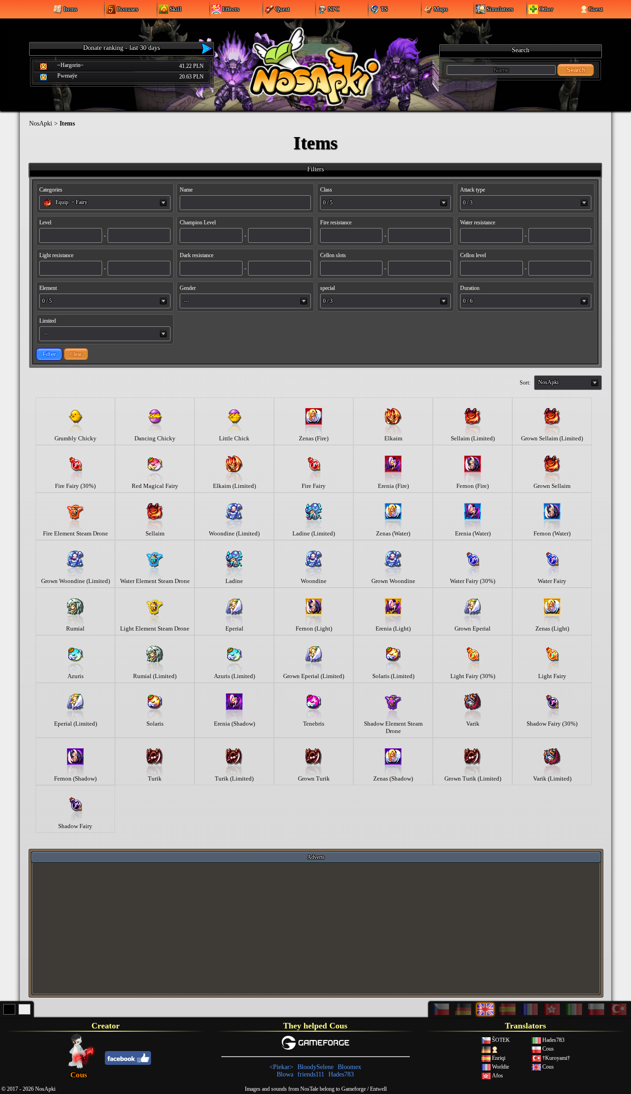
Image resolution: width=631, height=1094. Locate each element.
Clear (76, 354)
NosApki (40, 123)
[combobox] (104, 202)
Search (575, 69)
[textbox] (105, 202)
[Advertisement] (316, 927)
